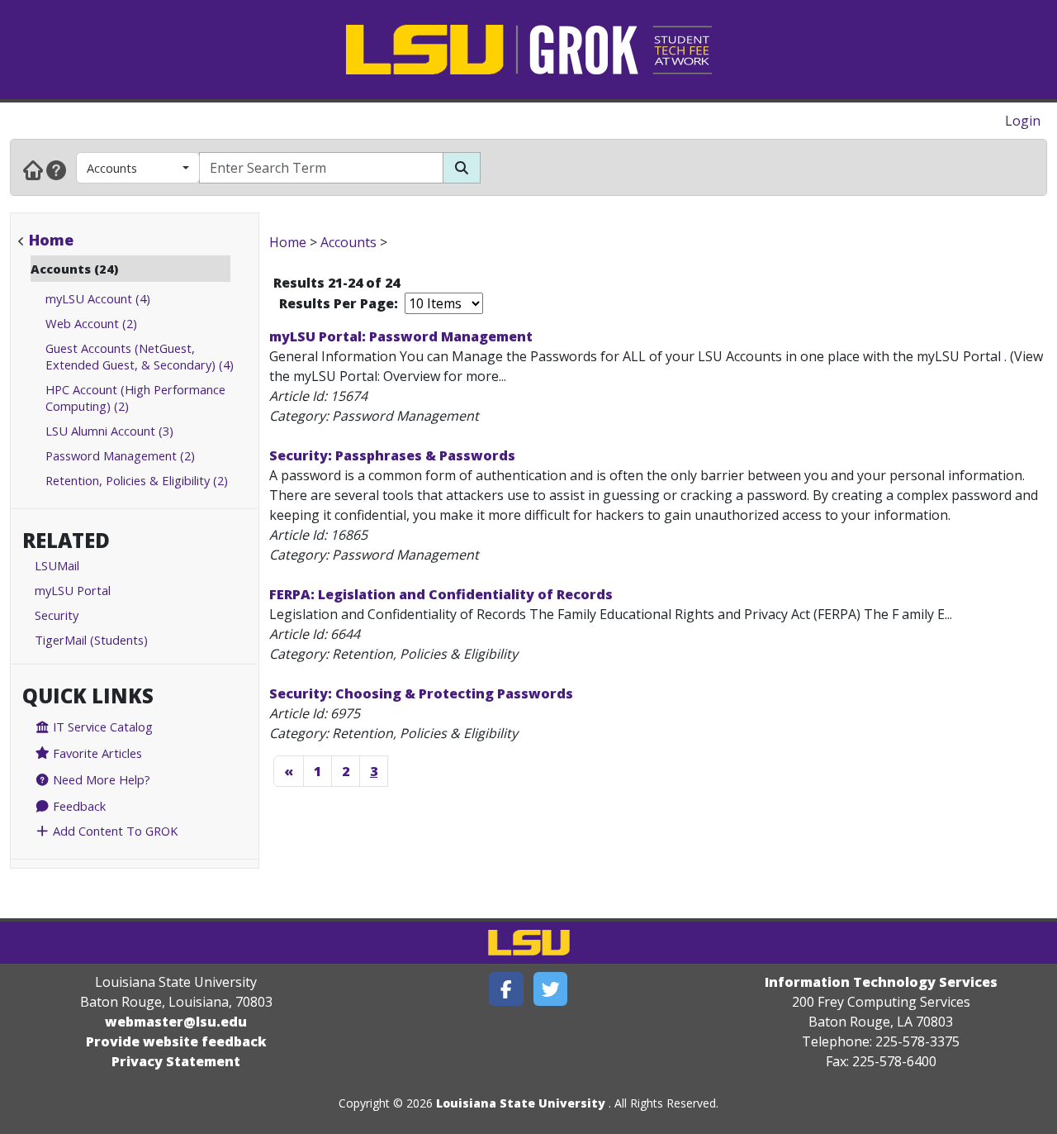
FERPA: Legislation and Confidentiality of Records (441, 594)
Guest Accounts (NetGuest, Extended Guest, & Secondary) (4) (139, 356)
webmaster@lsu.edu (176, 1021)
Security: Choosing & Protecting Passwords (421, 693)
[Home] (33, 169)
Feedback (78, 806)
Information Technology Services (881, 982)
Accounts (112, 168)
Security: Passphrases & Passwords (392, 455)
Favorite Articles (96, 753)
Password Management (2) (120, 455)
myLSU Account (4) (97, 298)
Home (51, 240)
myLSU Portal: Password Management (401, 336)
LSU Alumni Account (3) (109, 430)
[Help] (56, 169)
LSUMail (57, 565)
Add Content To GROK (114, 830)
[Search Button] (462, 167)
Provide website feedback (176, 1041)
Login (1022, 121)
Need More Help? (100, 779)
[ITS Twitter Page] (550, 989)
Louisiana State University (520, 1103)
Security (56, 615)
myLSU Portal (73, 590)
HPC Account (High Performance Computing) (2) (135, 397)
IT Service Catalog (101, 726)
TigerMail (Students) (91, 639)
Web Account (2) (91, 323)
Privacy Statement (175, 1061)
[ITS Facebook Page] (506, 989)
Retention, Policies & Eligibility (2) (136, 480)
